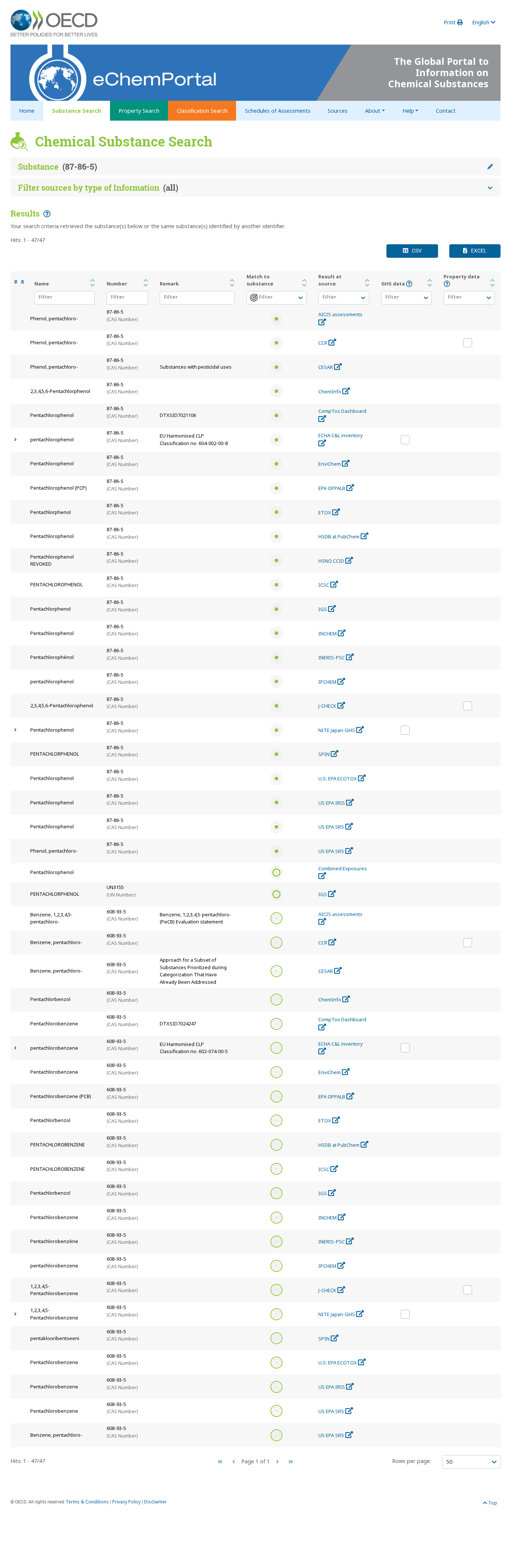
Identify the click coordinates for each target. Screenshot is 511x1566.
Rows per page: (411, 1460)
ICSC (324, 584)
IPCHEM (327, 681)
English (481, 22)
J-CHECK (327, 705)
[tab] (255, 166)
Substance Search (76, 110)
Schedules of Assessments (277, 110)
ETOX (325, 512)
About (372, 110)
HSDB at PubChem (339, 536)
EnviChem (330, 463)
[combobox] (62, 298)
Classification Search (202, 110)
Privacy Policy (126, 1502)
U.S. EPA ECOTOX (338, 778)
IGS (323, 609)
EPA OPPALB (332, 488)
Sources (338, 110)
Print (450, 22)
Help (408, 110)
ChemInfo (330, 391)
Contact (446, 110)
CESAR (326, 367)
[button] (17, 281)
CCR (323, 342)
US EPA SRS (331, 826)
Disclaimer (155, 1502)
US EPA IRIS (332, 802)
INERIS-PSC (332, 657)
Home (26, 110)
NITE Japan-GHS (337, 730)
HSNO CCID (331, 560)
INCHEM (328, 633)
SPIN (324, 754)
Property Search (139, 110)
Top (492, 1503)
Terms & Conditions (87, 1502)
